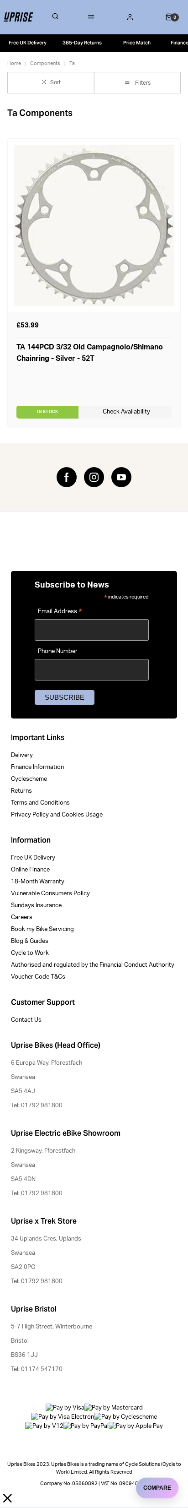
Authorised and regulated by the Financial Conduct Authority (92, 965)
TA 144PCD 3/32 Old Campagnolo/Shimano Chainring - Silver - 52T (89, 352)
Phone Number (58, 651)
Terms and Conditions (40, 803)
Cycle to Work (30, 953)
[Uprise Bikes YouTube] (121, 477)
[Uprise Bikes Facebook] (67, 477)
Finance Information (37, 767)
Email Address (60, 612)
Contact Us (26, 1020)
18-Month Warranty (37, 882)
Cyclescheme (29, 779)
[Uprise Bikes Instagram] (94, 477)
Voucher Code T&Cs (38, 977)
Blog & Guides (29, 941)
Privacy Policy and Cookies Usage (57, 815)
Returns (21, 791)
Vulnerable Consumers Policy (50, 894)
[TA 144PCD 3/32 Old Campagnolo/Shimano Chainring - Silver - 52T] (94, 225)
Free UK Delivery (33, 858)
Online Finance (30, 870)
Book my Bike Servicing (42, 929)
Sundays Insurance (36, 906)
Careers (21, 917)
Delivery (22, 755)
